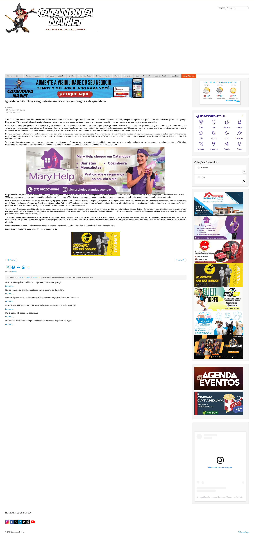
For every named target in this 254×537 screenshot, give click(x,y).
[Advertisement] (127, 53)
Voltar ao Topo (243, 532)
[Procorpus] (218, 347)
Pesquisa (221, 8)
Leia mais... (9, 286)
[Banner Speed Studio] (95, 244)
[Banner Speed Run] (218, 299)
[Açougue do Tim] (218, 251)
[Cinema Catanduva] (218, 403)
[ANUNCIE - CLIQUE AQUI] (74, 88)
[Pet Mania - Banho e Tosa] (218, 323)
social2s (14, 271)
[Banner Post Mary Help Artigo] (95, 170)
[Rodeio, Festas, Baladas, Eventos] (218, 378)
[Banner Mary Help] (218, 227)
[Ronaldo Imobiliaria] (218, 203)
